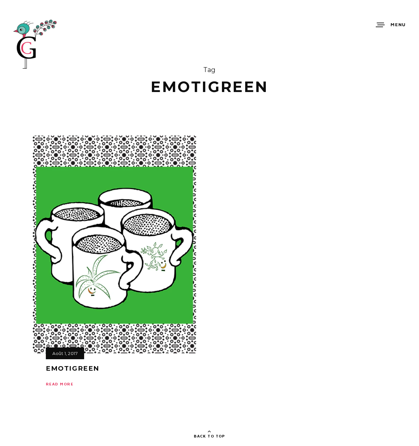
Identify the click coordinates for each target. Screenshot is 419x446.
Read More (59, 383)
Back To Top (209, 436)
